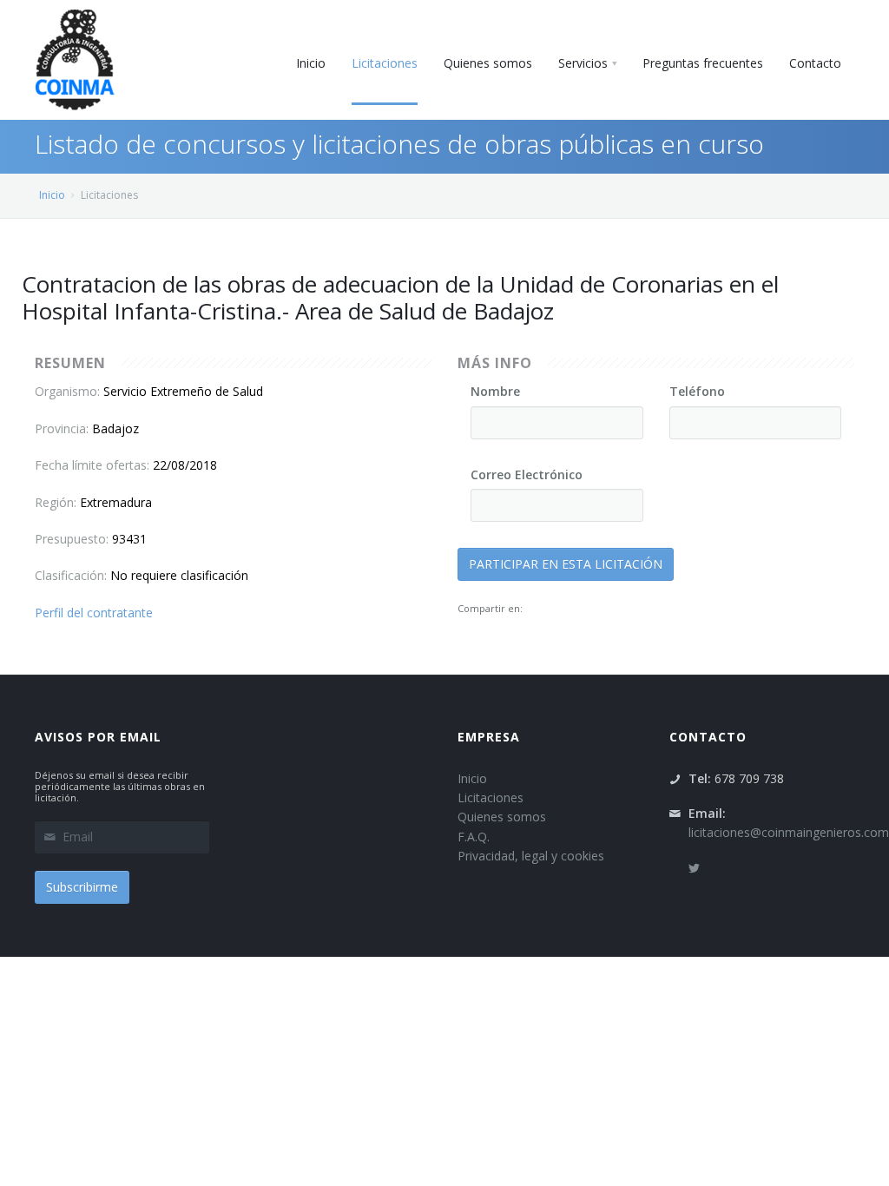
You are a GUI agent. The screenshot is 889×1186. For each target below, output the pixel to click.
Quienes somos (502, 816)
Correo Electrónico (527, 474)
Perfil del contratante (94, 612)
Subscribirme (82, 887)
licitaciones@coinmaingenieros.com (788, 832)
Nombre (495, 391)
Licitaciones (491, 797)
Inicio (52, 195)
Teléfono (697, 391)
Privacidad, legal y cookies (531, 855)
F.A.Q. (474, 836)
